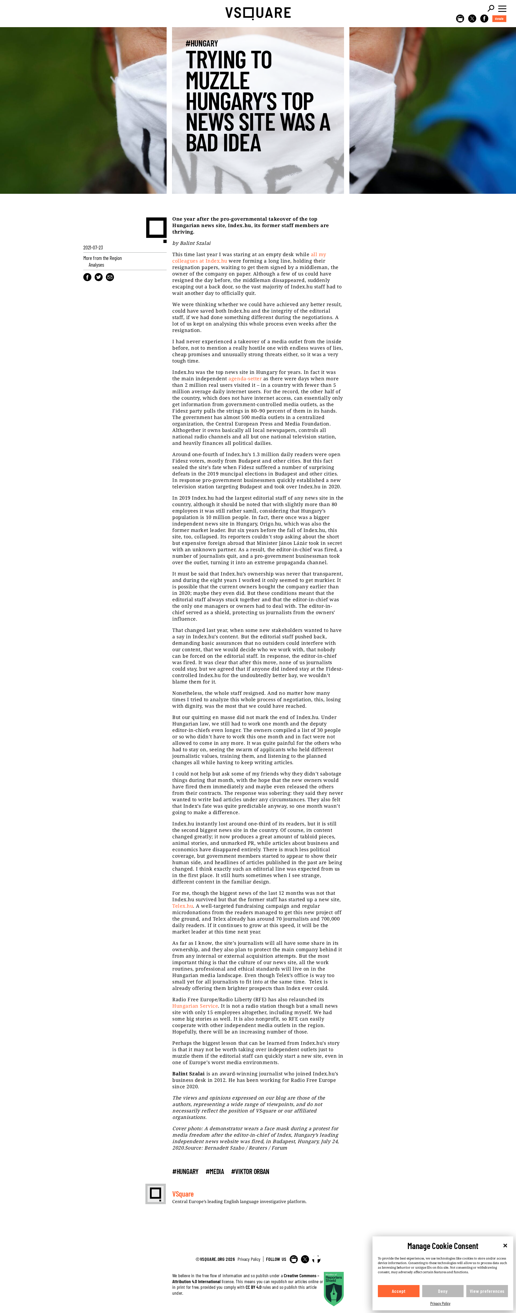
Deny (443, 1291)
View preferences (487, 1291)
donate (499, 18)
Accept (398, 1291)
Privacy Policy (440, 1303)
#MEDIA (215, 1171)
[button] (505, 1245)
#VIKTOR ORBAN (250, 1171)
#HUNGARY (201, 43)
